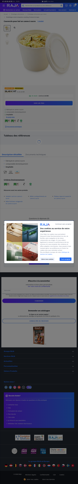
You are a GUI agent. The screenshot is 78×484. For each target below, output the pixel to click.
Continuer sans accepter (63, 224)
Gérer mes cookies (47, 259)
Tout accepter (65, 259)
